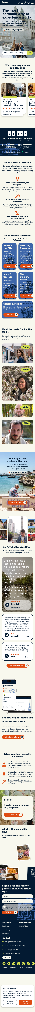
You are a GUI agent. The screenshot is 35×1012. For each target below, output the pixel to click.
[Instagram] (23, 963)
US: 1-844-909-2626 (15, 946)
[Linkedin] (33, 963)
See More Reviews (17, 665)
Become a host (23, 926)
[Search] (30, 53)
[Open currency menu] (28, 2)
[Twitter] (28, 963)
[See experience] (13, 99)
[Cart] (22, 2)
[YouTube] (13, 963)
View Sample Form (12, 737)
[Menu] (32, 2)
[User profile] (25, 3)
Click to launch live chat (12, 953)
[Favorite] (23, 86)
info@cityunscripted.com (13, 942)
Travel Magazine (7, 930)
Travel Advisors (24, 930)
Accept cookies (25, 1002)
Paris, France (12, 30)
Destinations (6, 926)
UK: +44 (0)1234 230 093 (12, 950)
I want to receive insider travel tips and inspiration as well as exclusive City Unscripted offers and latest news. (18, 907)
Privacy (13, 967)
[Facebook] (8, 963)
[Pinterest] (4, 963)
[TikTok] (18, 963)
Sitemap (29, 967)
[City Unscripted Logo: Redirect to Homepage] (5, 2)
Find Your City (12, 815)
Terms (4, 967)
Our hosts (5, 933)
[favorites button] (18, 2)
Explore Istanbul (16, 502)
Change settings (10, 1002)
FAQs (21, 967)
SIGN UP (9, 912)
